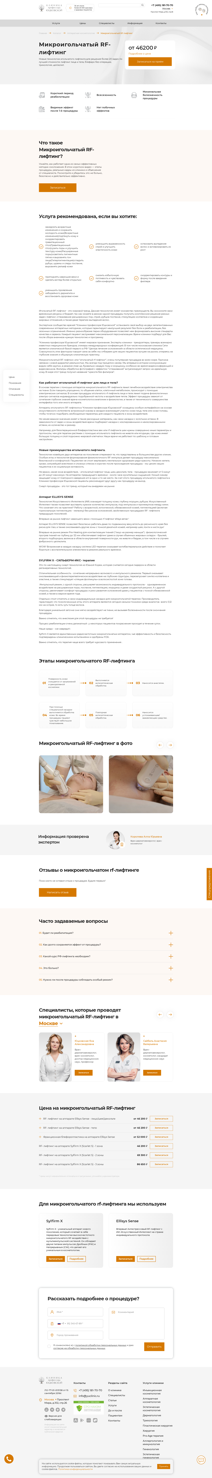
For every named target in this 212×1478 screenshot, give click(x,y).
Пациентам (115, 1415)
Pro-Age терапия (153, 1435)
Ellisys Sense (127, 1221)
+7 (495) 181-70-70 (162, 5)
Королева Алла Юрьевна (146, 836)
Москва (166, 8)
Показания (15, 383)
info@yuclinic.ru (89, 1396)
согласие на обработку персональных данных (79, 1348)
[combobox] (62, 1323)
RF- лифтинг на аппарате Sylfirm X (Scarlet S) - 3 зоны (71, 1164)
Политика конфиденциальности (75, 1469)
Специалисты (106, 23)
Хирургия (149, 1430)
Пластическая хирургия (157, 1425)
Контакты (161, 23)
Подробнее (77, 1259)
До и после (115, 1410)
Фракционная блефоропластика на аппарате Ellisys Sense (79, 1136)
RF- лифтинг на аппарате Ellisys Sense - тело (70, 1127)
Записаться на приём (150, 61)
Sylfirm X (54, 1221)
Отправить (154, 1346)
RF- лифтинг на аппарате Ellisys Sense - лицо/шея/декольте (79, 1118)
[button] (160, 745)
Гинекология (151, 1449)
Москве (48, 1023)
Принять (163, 1466)
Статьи (112, 1400)
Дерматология (152, 1415)
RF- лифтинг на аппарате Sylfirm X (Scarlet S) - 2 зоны (71, 1155)
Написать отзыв (58, 892)
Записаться (57, 187)
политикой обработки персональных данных (100, 1345)
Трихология (150, 1420)
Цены (83, 23)
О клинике (114, 1390)
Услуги (56, 23)
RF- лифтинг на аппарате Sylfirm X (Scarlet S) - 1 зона (71, 1146)
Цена (12, 377)
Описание (14, 389)
